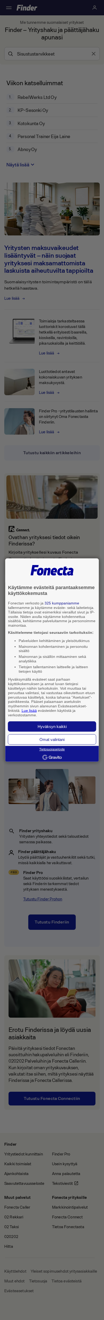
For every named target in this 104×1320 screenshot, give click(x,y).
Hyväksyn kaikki (52, 726)
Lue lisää (29, 710)
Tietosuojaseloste (52, 749)
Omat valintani (52, 739)
